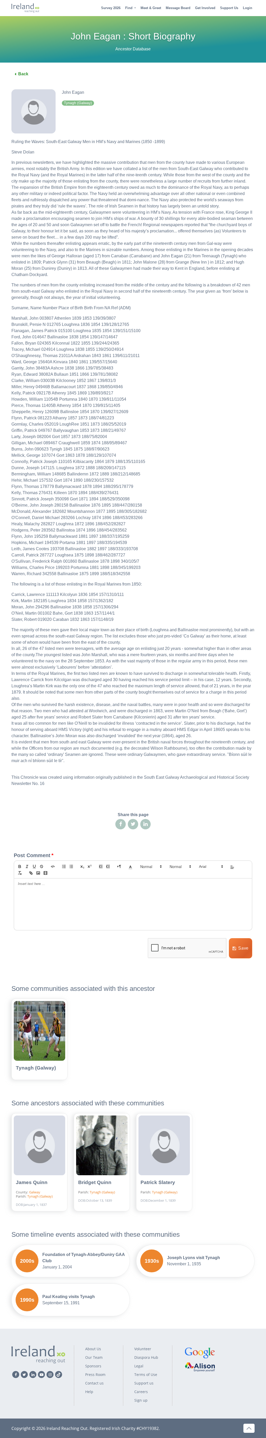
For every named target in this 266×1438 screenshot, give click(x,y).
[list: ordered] (64, 866)
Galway (34, 1192)
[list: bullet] (71, 866)
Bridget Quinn (94, 1182)
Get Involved (205, 8)
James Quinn (32, 1182)
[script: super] (89, 866)
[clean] (19, 873)
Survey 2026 (111, 8)
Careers (141, 1391)
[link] (31, 873)
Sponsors (93, 1365)
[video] (45, 873)
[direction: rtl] (119, 866)
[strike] (41, 866)
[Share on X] (133, 824)
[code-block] (52, 866)
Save (243, 948)
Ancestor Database (133, 49)
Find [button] (128, 8)
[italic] (27, 866)
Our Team (94, 1357)
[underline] (34, 866)
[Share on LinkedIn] (145, 824)
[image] (38, 873)
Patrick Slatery (158, 1182)
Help (89, 1391)
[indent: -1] (100, 866)
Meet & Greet (151, 8)
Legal (138, 1365)
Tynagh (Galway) (36, 1068)
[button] (130, 866)
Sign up (141, 1400)
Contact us (94, 1383)
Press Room (95, 1374)
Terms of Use (145, 1374)
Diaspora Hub (146, 1357)
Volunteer (142, 1348)
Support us (144, 1383)
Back (23, 74)
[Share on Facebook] (120, 824)
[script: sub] (82, 866)
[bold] (19, 866)
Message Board (178, 8)
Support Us (229, 8)
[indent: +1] (108, 866)
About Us (93, 1348)
